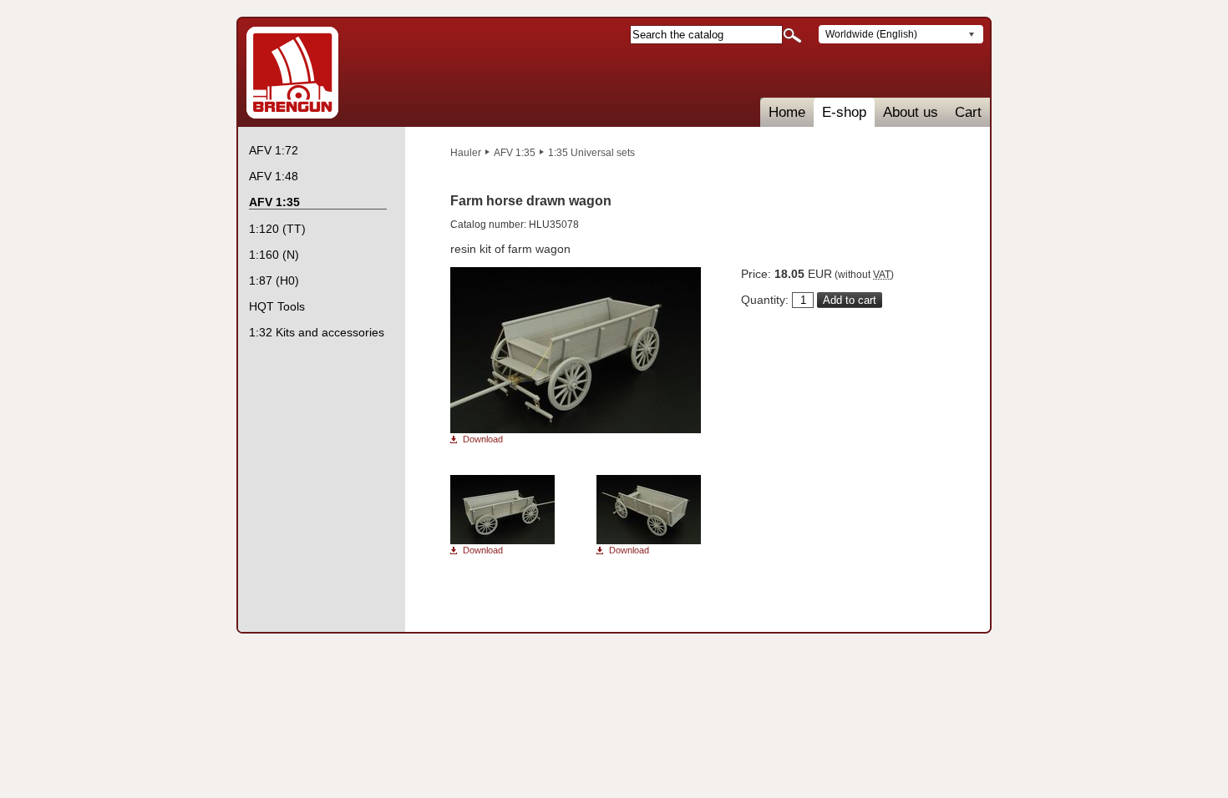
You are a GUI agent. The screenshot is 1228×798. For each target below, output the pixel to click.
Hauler (465, 153)
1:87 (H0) (274, 280)
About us (910, 112)
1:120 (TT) (277, 228)
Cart (968, 112)
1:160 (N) (274, 254)
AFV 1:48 (273, 176)
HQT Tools (277, 306)
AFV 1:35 (514, 153)
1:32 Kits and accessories (316, 332)
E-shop (844, 112)
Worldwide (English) (871, 34)
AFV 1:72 (273, 150)
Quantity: (765, 299)
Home (787, 112)
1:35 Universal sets (591, 153)
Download (483, 439)
